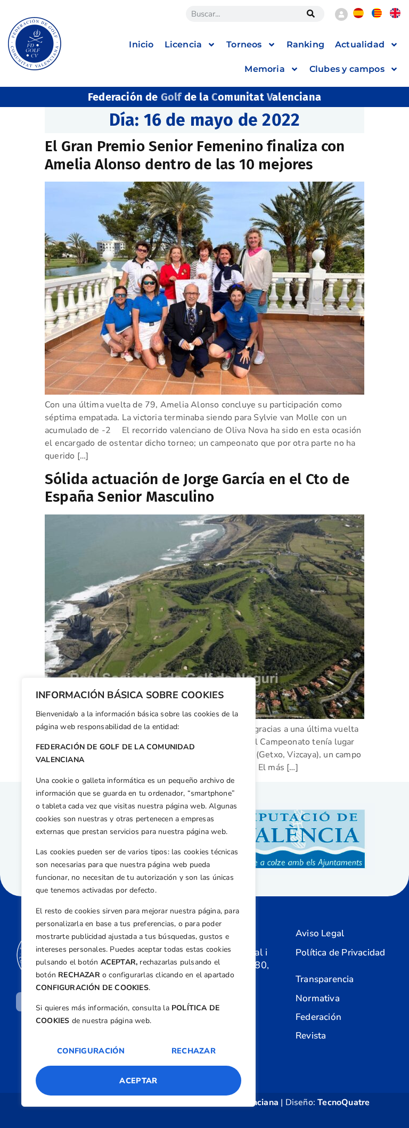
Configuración (91, 1050)
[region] (138, 892)
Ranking (305, 44)
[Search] (311, 14)
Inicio (141, 44)
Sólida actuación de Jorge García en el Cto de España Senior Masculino (197, 488)
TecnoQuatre (343, 1102)
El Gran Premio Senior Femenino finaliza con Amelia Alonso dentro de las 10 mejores (195, 155)
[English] (395, 15)
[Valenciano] (377, 15)
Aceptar (138, 1080)
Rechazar (193, 1050)
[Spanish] (358, 15)
